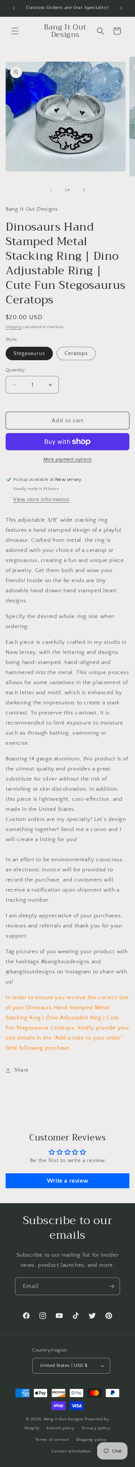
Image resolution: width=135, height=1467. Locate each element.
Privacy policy (96, 1428)
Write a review (67, 1180)
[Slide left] (51, 190)
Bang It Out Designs (64, 1419)
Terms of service (52, 1439)
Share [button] (21, 1070)
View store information (41, 500)
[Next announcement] (121, 8)
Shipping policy (91, 1439)
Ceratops (76, 353)
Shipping (14, 327)
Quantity (15, 370)
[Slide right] (84, 190)
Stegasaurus (29, 353)
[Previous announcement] (14, 8)
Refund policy (60, 1428)
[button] (15, 31)
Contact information (70, 1451)
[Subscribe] (111, 1286)
